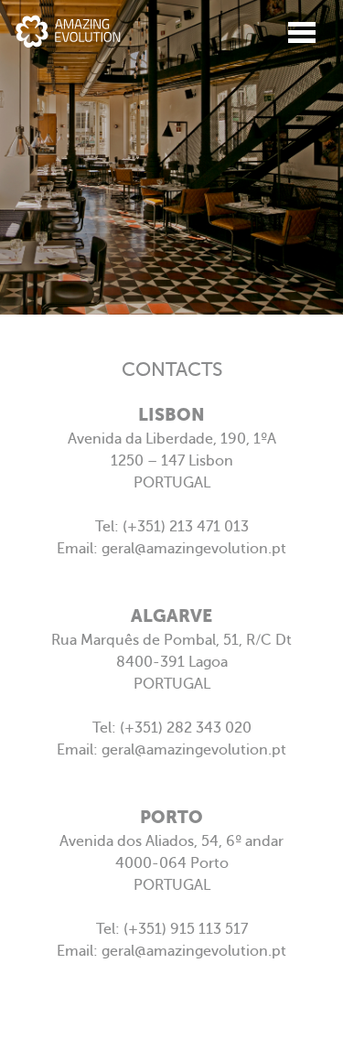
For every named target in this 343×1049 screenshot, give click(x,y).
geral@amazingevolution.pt (194, 549)
